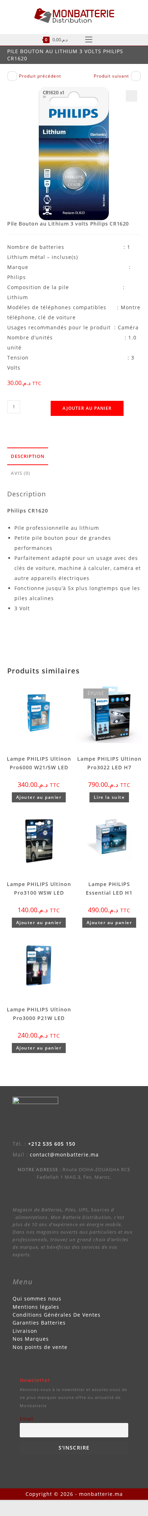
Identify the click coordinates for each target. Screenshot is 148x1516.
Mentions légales (36, 1306)
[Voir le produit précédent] (12, 76)
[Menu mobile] (88, 40)
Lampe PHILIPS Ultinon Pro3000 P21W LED (39, 1013)
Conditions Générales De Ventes (57, 1314)
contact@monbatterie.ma (64, 1154)
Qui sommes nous (37, 1298)
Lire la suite (109, 797)
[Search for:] (111, 40)
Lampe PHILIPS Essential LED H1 (109, 888)
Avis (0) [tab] (20, 473)
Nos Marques (31, 1338)
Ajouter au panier (87, 408)
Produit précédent (40, 76)
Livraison (25, 1330)
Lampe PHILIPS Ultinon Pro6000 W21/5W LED (39, 763)
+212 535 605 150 (51, 1143)
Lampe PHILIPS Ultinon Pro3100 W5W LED (39, 888)
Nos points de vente (40, 1347)
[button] (131, 96)
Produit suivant (111, 76)
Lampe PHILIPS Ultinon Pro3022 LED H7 (109, 763)
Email (26, 1419)
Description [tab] (28, 456)
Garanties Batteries (39, 1322)
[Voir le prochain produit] (136, 76)
